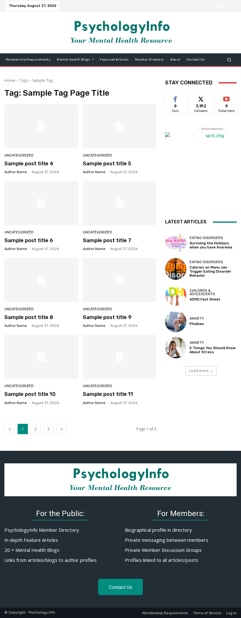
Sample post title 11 (108, 394)
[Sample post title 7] (120, 203)
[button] (229, 59)
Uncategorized (19, 155)
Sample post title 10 (30, 394)
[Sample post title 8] (41, 280)
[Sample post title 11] (120, 357)
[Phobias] (175, 321)
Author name (15, 172)
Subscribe (226, 97)
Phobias (197, 324)
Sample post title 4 (28, 163)
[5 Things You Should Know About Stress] (175, 347)
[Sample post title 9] (120, 280)
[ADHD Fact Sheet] (175, 295)
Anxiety (197, 318)
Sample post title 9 (107, 317)
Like (175, 97)
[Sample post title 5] (120, 126)
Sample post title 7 (107, 240)
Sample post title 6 (28, 240)
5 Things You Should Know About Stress (213, 350)
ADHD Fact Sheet (205, 299)
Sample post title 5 (107, 163)
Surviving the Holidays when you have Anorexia (211, 245)
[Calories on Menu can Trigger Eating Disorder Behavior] (175, 269)
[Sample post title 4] (41, 126)
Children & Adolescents (202, 292)
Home (9, 80)
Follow (201, 97)
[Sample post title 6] (41, 203)
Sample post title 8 (28, 317)
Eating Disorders (206, 238)
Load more (199, 370)
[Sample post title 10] (41, 357)
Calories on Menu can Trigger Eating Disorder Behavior (210, 271)
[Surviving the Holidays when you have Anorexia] (175, 242)
